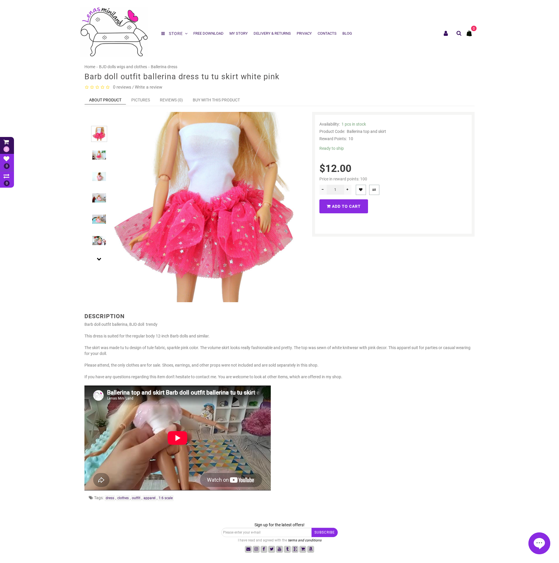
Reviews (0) (171, 100)
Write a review (148, 87)
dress (110, 498)
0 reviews (121, 87)
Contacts (327, 33)
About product (105, 100)
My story (238, 33)
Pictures (140, 100)
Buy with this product (216, 100)
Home (89, 66)
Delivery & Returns (272, 33)
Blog (347, 33)
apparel (149, 498)
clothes (123, 498)
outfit (136, 498)
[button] (99, 121)
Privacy (304, 33)
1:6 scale (166, 498)
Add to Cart (346, 206)
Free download (208, 33)
